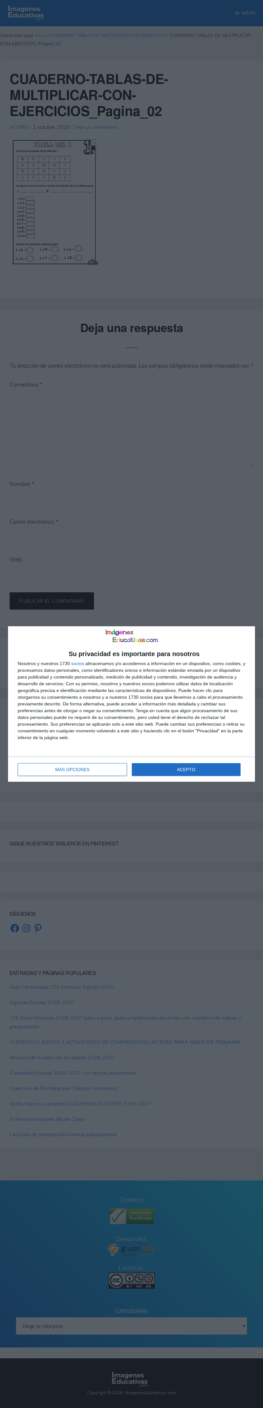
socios (77, 663)
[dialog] (131, 704)
